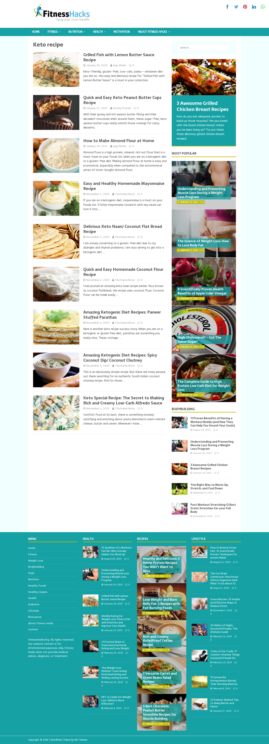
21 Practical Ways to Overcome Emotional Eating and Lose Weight (115, 645)
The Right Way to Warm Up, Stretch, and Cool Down (209, 487)
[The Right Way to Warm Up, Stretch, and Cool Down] (179, 492)
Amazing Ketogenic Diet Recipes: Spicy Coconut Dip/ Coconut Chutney (120, 357)
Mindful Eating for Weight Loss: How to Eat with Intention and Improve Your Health (115, 621)
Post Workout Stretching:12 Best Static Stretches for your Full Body (213, 508)
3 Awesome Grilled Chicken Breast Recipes (209, 467)
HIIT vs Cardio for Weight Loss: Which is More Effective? (116, 700)
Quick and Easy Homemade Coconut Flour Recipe (123, 272)
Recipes (142, 539)
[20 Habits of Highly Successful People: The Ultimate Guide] (199, 633)
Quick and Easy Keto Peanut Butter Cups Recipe (122, 100)
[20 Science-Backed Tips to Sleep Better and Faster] (199, 707)
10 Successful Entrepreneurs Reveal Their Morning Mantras (223, 680)
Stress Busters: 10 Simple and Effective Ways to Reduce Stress (225, 602)
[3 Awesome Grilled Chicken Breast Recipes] (204, 77)
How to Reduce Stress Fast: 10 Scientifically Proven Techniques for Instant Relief (223, 553)
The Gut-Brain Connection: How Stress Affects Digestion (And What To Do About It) (224, 578)
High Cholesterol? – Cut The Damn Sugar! (199, 339)
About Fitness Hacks (152, 32)
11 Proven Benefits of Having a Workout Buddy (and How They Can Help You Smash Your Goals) (212, 421)
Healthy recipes (37, 591)
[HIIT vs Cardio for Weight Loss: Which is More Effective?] (90, 705)
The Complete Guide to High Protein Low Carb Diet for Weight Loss (204, 385)
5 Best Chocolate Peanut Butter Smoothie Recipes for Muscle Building (159, 712)
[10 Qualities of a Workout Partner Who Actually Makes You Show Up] (90, 555)
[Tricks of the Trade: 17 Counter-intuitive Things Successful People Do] (199, 659)
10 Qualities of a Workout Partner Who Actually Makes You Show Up (116, 551)
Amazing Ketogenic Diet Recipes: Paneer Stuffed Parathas (122, 314)
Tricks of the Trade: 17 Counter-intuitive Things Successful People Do (225, 654)
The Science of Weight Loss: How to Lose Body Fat (203, 243)
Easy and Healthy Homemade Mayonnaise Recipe (123, 186)
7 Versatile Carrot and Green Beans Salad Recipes (160, 677)
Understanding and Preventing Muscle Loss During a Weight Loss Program (201, 193)
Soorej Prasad (122, 108)
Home (36, 32)
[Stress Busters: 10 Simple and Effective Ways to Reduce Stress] (199, 607)
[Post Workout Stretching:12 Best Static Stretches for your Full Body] (179, 512)
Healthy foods (37, 585)
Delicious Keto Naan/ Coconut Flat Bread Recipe (122, 229)
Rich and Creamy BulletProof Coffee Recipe (158, 640)
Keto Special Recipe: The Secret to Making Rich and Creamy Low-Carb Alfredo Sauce (123, 400)
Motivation (122, 32)
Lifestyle (33, 610)
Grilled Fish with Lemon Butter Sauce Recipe (118, 57)
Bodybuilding (183, 409)
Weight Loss (35, 560)
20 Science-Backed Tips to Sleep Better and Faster (224, 703)
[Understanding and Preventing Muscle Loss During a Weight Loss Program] (179, 449)
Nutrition (75, 32)
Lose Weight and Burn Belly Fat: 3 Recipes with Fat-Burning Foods (161, 603)
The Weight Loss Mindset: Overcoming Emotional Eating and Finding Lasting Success (114, 673)
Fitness (53, 32)
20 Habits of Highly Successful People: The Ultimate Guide (223, 628)
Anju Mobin (119, 65)
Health (98, 32)
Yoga (31, 573)
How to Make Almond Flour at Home (118, 141)
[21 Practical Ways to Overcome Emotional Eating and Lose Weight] (90, 649)
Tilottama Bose (125, 194)
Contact (33, 629)
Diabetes (33, 604)
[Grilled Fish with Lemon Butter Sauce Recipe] (90, 604)
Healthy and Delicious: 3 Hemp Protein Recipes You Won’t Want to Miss (161, 564)
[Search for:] (204, 47)
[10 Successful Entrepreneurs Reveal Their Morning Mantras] (199, 685)
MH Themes (80, 739)
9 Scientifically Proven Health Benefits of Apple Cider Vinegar (202, 291)
